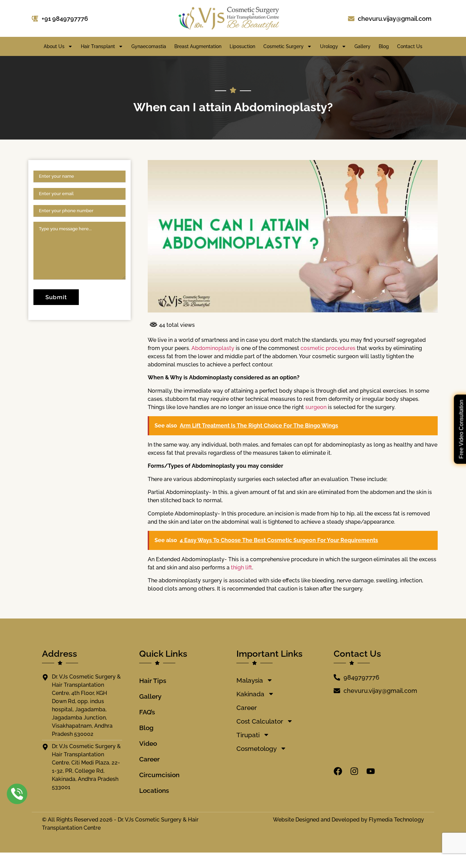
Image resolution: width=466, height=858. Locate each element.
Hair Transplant (98, 46)
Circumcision (159, 775)
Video (148, 743)
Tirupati (248, 735)
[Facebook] (338, 771)
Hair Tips (152, 680)
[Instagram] (354, 771)
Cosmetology (256, 748)
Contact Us (409, 46)
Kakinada (250, 694)
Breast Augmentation (197, 46)
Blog (384, 46)
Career (149, 759)
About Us (54, 46)
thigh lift (241, 567)
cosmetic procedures (328, 348)
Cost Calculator (259, 721)
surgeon (316, 407)
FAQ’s (147, 712)
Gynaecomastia (148, 46)
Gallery (362, 46)
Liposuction (242, 46)
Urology (329, 46)
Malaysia (249, 680)
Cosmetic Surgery (283, 46)
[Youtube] (370, 771)
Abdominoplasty (213, 348)
